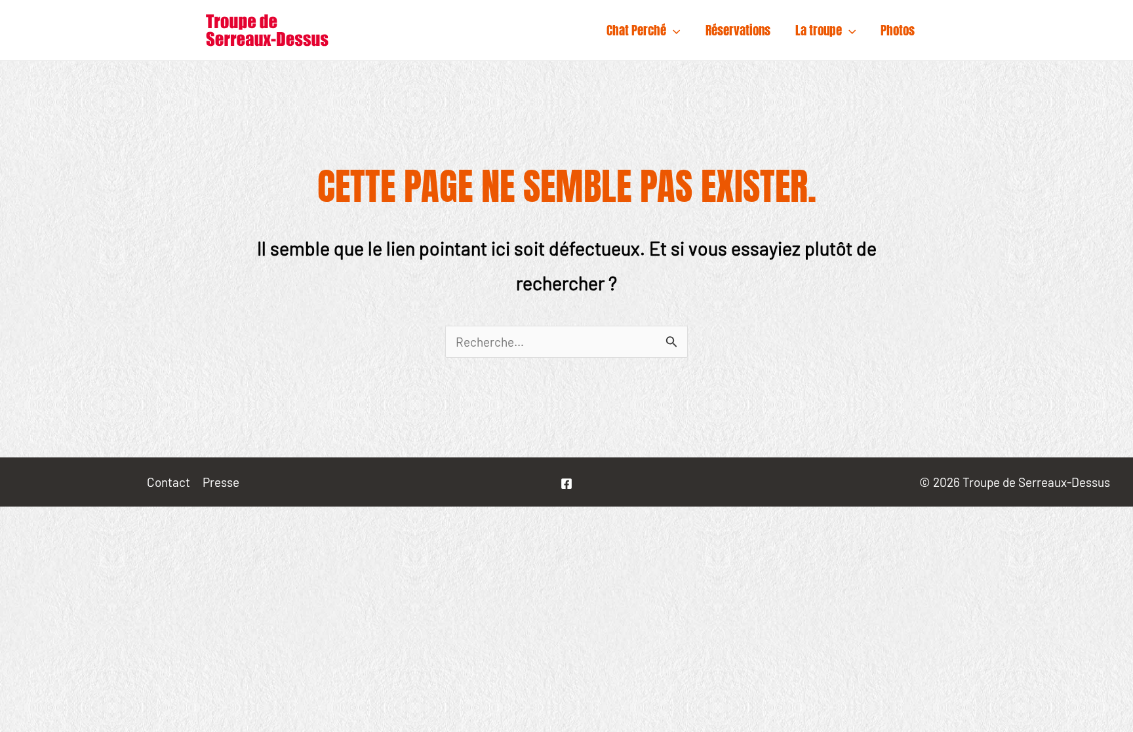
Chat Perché (636, 30)
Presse (221, 482)
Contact (168, 482)
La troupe (818, 30)
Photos (898, 30)
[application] (673, 30)
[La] (566, 484)
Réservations (738, 30)
